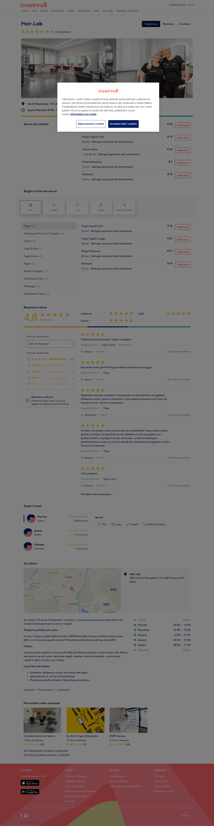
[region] (108, 107)
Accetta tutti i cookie (123, 123)
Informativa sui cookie (83, 114)
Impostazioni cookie (91, 123)
